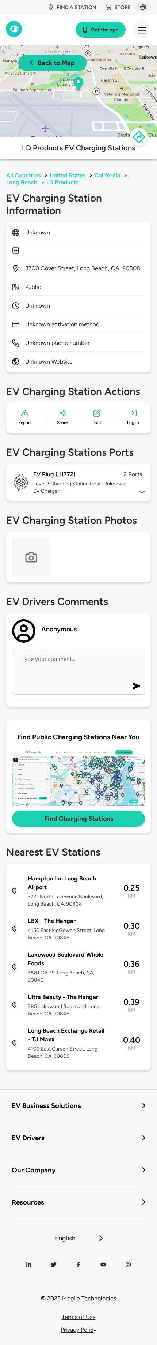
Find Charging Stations (78, 819)
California (107, 175)
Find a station (76, 7)
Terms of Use (79, 1317)
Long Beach (21, 182)
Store (122, 7)
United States (67, 175)
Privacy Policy (78, 1329)
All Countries (23, 175)
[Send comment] (136, 686)
